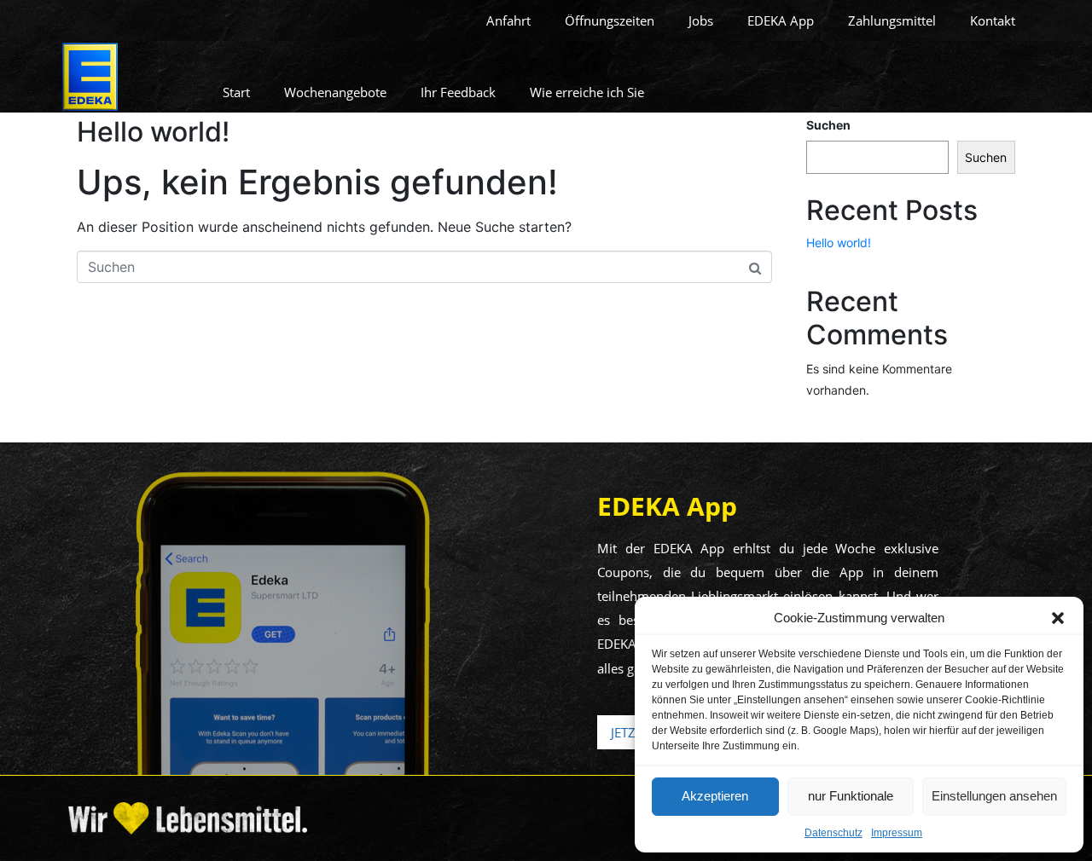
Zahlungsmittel (892, 20)
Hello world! (153, 131)
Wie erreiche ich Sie (587, 92)
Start (236, 92)
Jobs (700, 20)
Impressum (896, 833)
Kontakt (992, 20)
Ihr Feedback (458, 92)
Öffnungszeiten (609, 20)
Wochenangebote (335, 92)
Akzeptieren (715, 796)
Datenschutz (833, 833)
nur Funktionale (850, 796)
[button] (1057, 618)
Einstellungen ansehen (994, 796)
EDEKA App (780, 20)
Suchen (828, 125)
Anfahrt (508, 20)
